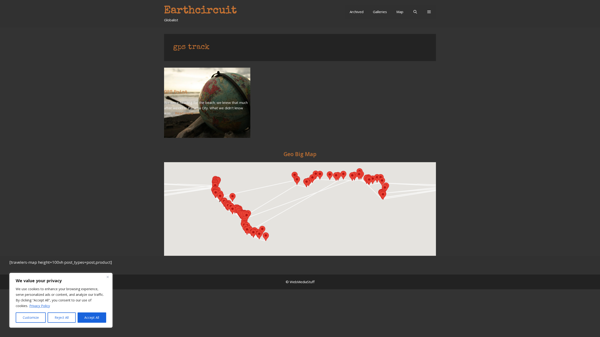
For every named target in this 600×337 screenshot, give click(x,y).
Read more (184, 113)
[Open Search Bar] (415, 12)
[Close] (107, 277)
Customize (31, 317)
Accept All (91, 317)
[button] (429, 12)
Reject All (62, 317)
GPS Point (176, 92)
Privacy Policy (39, 306)
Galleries (380, 11)
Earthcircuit (200, 11)
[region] (60, 300)
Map (399, 11)
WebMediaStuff (302, 281)
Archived (357, 11)
